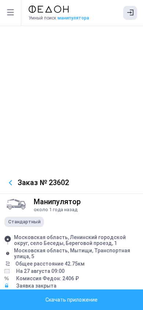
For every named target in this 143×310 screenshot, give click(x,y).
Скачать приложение (71, 300)
